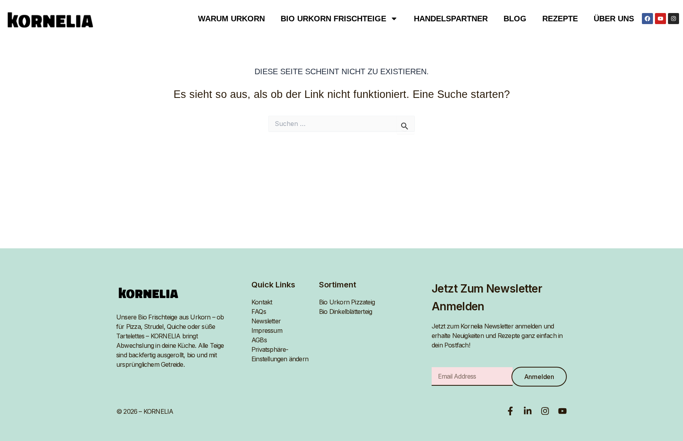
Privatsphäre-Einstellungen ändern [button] (279, 354)
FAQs (258, 311)
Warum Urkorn (231, 18)
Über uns (614, 18)
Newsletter (266, 321)
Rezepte (560, 18)
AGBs (259, 340)
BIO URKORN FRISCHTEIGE (333, 18)
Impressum (266, 330)
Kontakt (261, 302)
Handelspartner (451, 18)
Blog (515, 18)
